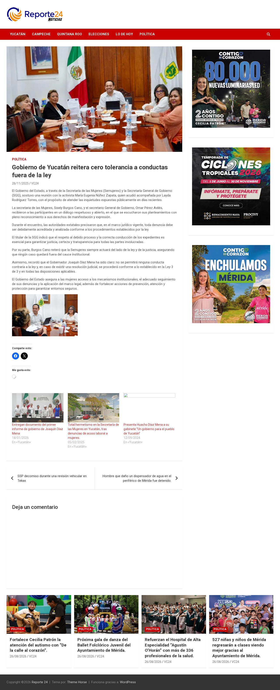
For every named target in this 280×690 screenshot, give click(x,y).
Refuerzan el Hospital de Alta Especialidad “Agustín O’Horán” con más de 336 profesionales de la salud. (173, 647)
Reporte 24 (39, 682)
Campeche (41, 34)
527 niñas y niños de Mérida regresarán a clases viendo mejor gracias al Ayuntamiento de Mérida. (239, 647)
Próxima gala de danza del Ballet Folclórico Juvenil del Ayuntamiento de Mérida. (104, 645)
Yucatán (17, 34)
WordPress (128, 682)
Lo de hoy (124, 34)
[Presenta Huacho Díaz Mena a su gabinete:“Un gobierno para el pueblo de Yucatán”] (149, 407)
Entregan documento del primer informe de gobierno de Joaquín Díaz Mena (37, 429)
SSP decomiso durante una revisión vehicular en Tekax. (52, 478)
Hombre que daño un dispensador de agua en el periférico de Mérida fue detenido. (137, 478)
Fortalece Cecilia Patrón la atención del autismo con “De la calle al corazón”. (38, 645)
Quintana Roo (69, 34)
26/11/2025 (20, 183)
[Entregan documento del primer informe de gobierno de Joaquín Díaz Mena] (37, 407)
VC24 (35, 183)
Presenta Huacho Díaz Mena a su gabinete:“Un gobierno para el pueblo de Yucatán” (149, 429)
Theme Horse (77, 682)
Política (147, 34)
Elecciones (99, 34)
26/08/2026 (18, 656)
